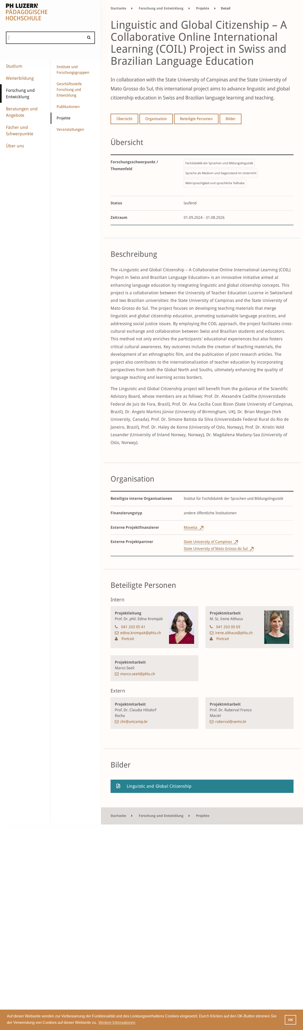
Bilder (231, 119)
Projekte (64, 118)
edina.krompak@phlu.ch (140, 633)
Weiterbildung (20, 78)
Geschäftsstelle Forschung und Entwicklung (69, 90)
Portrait (127, 639)
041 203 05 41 (133, 627)
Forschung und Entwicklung (20, 93)
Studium (14, 66)
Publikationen (68, 106)
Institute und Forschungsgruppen (73, 70)
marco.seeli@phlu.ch (137, 674)
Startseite (118, 8)
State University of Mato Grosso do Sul (216, 548)
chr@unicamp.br (134, 721)
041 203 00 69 (228, 627)
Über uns (15, 145)
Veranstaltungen (70, 129)
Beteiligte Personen (196, 119)
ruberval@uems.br (230, 721)
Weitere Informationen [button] (116, 1023)
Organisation (156, 119)
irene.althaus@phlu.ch (234, 633)
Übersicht (124, 119)
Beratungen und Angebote (22, 112)
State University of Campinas (208, 541)
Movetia (190, 527)
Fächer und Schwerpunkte (19, 130)
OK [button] (290, 1020)
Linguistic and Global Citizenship (159, 786)
